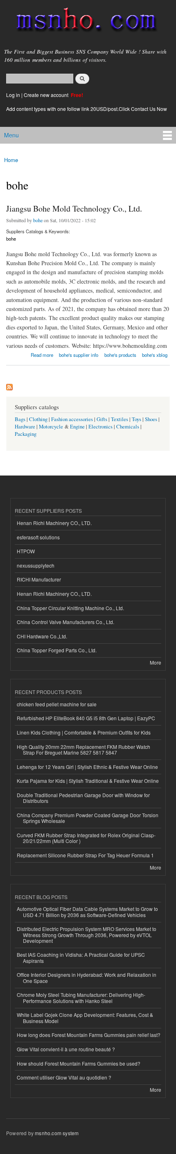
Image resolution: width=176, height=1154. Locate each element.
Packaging (25, 433)
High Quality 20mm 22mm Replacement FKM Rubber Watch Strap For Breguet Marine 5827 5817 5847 (83, 749)
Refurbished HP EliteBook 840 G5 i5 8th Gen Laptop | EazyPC (86, 717)
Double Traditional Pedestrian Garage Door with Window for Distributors (83, 797)
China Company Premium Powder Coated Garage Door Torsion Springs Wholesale (87, 817)
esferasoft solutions (38, 537)
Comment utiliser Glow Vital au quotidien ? (64, 1077)
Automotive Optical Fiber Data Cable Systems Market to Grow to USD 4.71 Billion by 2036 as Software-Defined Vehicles (87, 911)
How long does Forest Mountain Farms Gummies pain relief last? (88, 1034)
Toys (136, 419)
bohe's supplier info (78, 355)
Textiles (119, 419)
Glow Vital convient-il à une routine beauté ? (66, 1049)
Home (11, 160)
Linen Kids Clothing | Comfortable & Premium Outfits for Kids (84, 732)
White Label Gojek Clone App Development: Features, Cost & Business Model (85, 1017)
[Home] (83, 21)
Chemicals (128, 426)
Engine (77, 426)
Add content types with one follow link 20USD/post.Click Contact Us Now (86, 108)
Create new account (47, 94)
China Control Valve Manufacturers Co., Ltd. (65, 621)
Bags (20, 419)
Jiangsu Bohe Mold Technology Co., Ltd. (74, 208)
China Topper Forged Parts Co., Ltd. (57, 650)
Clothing (38, 419)
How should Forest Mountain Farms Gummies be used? (78, 1063)
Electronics (100, 426)
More (155, 662)
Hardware (25, 426)
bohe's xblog (154, 355)
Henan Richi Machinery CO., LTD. (54, 522)
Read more (42, 354)
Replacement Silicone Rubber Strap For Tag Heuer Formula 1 (85, 855)
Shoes (151, 419)
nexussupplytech (35, 565)
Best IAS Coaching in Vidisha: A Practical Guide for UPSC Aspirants (81, 957)
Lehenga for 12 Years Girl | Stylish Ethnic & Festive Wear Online (87, 766)
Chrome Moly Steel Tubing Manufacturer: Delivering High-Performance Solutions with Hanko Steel (81, 997)
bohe (38, 220)
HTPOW (26, 551)
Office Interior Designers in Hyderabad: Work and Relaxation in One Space (86, 977)
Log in (13, 94)
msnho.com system (57, 1132)
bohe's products (120, 355)
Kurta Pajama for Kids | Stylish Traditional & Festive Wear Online (88, 780)
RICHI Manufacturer (39, 579)
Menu (11, 135)
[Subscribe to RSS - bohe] (9, 385)
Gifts (102, 419)
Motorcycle (51, 426)
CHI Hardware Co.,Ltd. (42, 636)
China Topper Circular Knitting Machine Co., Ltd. (70, 607)
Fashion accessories (72, 419)
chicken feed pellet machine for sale (57, 704)
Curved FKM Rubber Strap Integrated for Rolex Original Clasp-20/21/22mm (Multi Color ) (86, 838)
